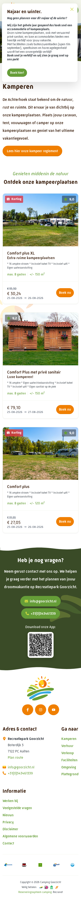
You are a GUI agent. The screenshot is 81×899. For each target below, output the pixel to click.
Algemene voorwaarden (20, 836)
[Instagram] (40, 709)
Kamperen (68, 739)
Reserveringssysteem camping (35, 892)
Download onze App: (40, 627)
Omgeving (68, 767)
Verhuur (67, 746)
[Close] (72, 9)
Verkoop (67, 753)
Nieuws (8, 815)
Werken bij (10, 801)
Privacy (8, 822)
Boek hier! (17, 72)
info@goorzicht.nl (43, 601)
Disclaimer (10, 829)
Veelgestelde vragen (17, 808)
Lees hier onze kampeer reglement (32, 151)
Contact (8, 843)
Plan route (15, 757)
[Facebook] (27, 709)
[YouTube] (53, 709)
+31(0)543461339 (43, 613)
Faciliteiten (69, 760)
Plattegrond (69, 774)
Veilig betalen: (29, 887)
